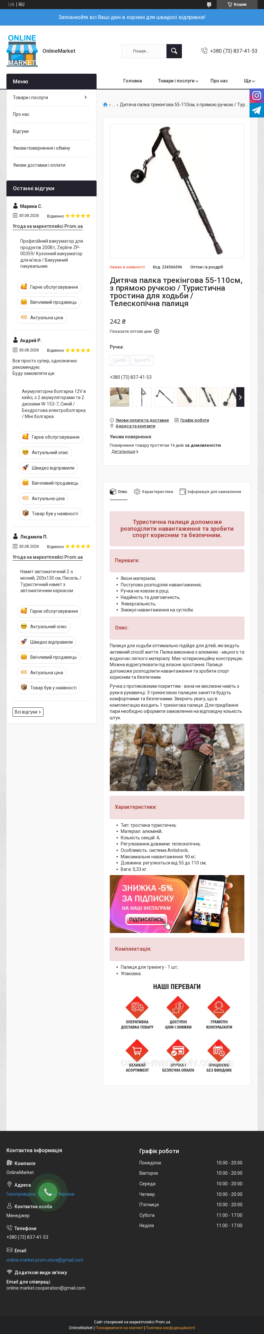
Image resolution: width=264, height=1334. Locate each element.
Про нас (219, 80)
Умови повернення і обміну (41, 148)
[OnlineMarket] (22, 51)
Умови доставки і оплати (39, 165)
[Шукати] (174, 51)
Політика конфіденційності (170, 1328)
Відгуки (21, 131)
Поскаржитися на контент (119, 1328)
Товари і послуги (176, 80)
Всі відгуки (26, 711)
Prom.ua (163, 1322)
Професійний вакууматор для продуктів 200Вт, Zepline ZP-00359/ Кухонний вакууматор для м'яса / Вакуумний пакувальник (51, 253)
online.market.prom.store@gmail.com (44, 1260)
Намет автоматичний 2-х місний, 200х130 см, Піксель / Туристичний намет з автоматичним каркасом (50, 581)
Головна (132, 80)
